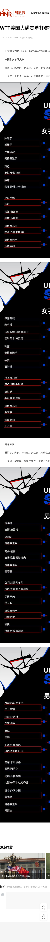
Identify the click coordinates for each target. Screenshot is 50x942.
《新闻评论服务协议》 (38, 887)
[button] (3, 866)
